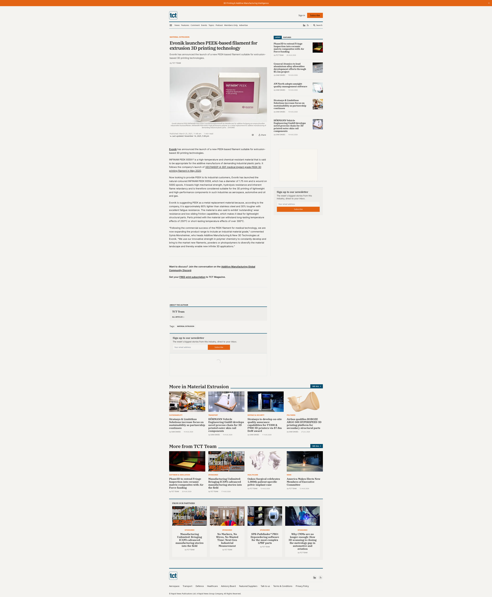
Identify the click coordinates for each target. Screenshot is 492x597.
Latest (277, 37)
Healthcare (253, 475)
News (289, 475)
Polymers (291, 415)
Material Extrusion (179, 37)
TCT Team (176, 63)
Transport (213, 415)
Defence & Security (256, 415)
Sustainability (175, 415)
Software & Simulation (179, 475)
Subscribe (219, 347)
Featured (287, 37)
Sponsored (213, 475)
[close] (489, 3)
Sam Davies (280, 75)
